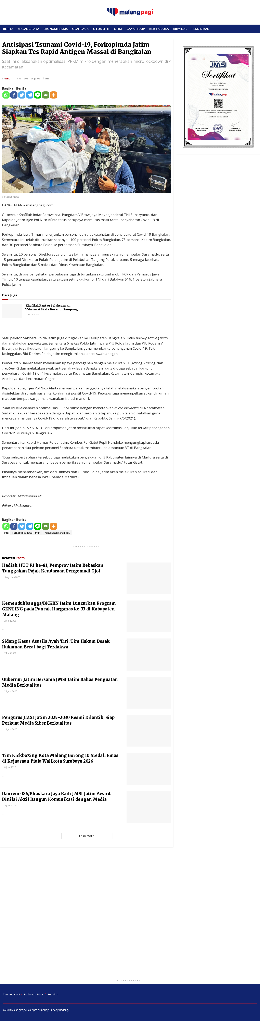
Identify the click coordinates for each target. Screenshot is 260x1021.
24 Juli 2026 (10, 653)
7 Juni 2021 (23, 78)
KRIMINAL (180, 29)
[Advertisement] (130, 914)
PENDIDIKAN (200, 29)
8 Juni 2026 (10, 767)
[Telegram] (29, 95)
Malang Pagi (18, 1010)
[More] (53, 95)
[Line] (37, 95)
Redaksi (52, 994)
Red (7, 78)
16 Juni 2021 (33, 314)
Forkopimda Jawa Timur (26, 532)
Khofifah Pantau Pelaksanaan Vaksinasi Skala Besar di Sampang (51, 307)
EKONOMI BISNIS (56, 29)
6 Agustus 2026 (12, 577)
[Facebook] (13, 95)
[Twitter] (21, 95)
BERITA (8, 29)
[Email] (45, 95)
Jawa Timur (41, 78)
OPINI (118, 29)
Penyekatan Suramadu (57, 532)
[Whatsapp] (6, 95)
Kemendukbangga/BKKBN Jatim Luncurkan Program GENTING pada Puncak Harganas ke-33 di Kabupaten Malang (59, 609)
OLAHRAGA (80, 29)
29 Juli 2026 (10, 620)
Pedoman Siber (33, 994)
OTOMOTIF (101, 29)
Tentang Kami (11, 994)
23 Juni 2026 (10, 691)
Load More (86, 836)
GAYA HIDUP (136, 29)
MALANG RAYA (28, 29)
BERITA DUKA (159, 29)
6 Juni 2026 (10, 805)
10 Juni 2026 (10, 729)
